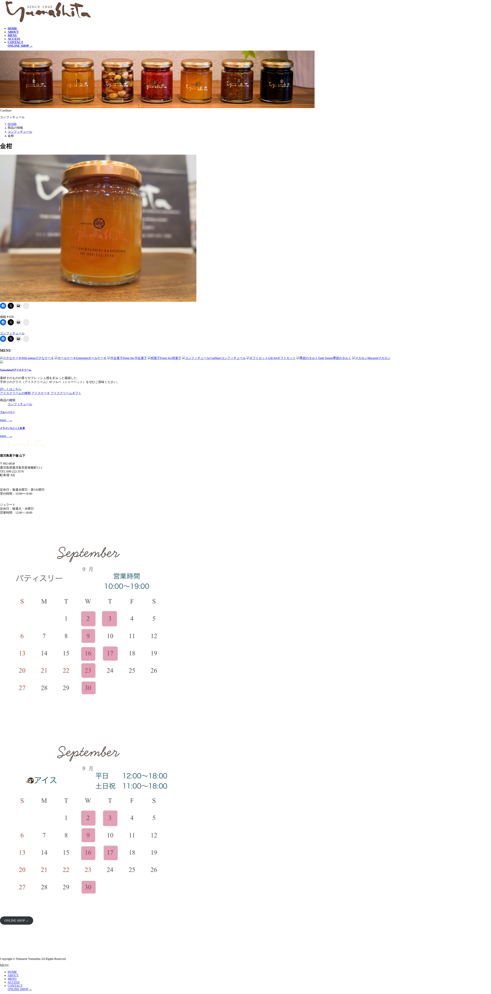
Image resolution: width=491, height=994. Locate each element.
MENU (12, 978)
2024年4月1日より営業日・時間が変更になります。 (35, 482)
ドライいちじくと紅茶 (12, 428)
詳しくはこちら (10, 389)
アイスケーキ (40, 393)
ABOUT (13, 975)
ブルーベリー (7, 412)
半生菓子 (135, 358)
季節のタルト (334, 358)
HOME (12, 971)
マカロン (378, 358)
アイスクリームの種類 (15, 393)
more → (6, 420)
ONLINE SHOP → (16, 920)
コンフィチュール (12, 333)
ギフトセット (282, 358)
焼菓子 (170, 358)
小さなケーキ (37, 358)
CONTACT (15, 985)
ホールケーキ (91, 358)
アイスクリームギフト (66, 393)
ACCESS (14, 982)
